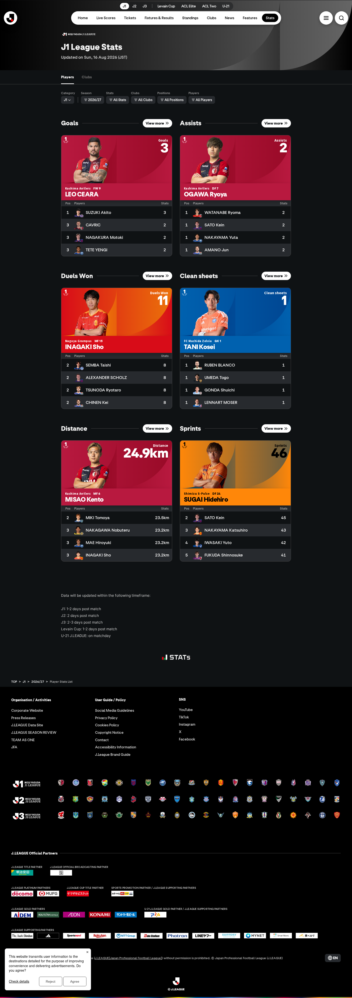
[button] (326, 18)
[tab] (67, 77)
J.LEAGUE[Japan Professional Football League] (128, 958)
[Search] (341, 18)
